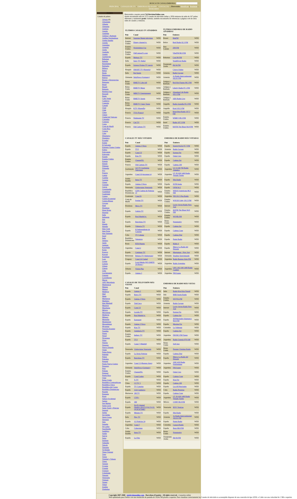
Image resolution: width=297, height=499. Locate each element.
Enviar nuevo (154, 9)
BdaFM (175, 38)
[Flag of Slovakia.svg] (100, 152)
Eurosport (137, 320)
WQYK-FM (177, 299)
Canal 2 (138, 248)
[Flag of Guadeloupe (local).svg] (100, 192)
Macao (104, 280)
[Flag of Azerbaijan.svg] (100, 57)
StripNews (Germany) (141, 77)
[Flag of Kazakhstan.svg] (100, 248)
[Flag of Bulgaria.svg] (100, 89)
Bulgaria (105, 89)
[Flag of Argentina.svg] (100, 45)
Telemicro (139, 239)
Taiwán (105, 445)
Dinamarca (106, 136)
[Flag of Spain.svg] (100, 157)
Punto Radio (177, 239)
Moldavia (105, 315)
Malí (104, 294)
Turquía (105, 464)
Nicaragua (106, 338)
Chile (104, 110)
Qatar (104, 378)
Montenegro (106, 322)
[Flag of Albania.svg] (100, 24)
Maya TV (138, 206)
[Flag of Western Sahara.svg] (100, 399)
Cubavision (138, 428)
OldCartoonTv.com (140, 53)
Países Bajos (106, 352)
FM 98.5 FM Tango (180, 335)
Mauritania (106, 308)
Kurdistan (105, 257)
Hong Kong (106, 210)
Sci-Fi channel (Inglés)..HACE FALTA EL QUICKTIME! (144, 407)
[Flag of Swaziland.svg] (100, 429)
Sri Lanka (105, 427)
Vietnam (105, 480)
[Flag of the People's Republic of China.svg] (100, 112)
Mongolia (105, 320)
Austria (105, 54)
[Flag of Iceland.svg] (100, 226)
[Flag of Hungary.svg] (100, 213)
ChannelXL (139, 160)
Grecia (104, 187)
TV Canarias (139, 387)
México (105, 310)
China (104, 112)
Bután (104, 96)
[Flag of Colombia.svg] (100, 119)
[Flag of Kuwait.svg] (100, 254)
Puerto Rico (106, 375)
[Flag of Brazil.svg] (100, 85)
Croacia (105, 131)
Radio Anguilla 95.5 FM (182, 104)
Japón (104, 243)
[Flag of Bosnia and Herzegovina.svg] (100, 80)
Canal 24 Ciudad (141, 259)
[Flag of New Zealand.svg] (100, 347)
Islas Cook (106, 229)
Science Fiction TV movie (143, 65)
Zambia (105, 487)
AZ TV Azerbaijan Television (142, 169)
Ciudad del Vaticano (109, 117)
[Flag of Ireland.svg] (100, 224)
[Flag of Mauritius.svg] (100, 306)
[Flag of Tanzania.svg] (100, 447)
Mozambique (107, 324)
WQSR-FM (177, 217)
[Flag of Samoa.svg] (100, 401)
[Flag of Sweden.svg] (100, 436)
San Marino (106, 403)
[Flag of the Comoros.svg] (100, 122)
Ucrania (105, 466)
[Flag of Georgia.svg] (100, 180)
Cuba (104, 133)
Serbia (104, 413)
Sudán (104, 434)
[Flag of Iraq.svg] (100, 222)
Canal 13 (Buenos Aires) (143, 363)
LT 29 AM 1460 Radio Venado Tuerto (181, 174)
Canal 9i (138, 196)
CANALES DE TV (128, 6)
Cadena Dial (177, 235)
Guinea (105, 196)
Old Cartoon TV (139, 127)
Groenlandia (106, 189)
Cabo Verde (106, 99)
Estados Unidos (108, 159)
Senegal (105, 410)
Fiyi (103, 171)
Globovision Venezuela (143, 187)
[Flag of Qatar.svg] (100, 378)
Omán (104, 350)
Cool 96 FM (177, 58)
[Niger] (100, 340)
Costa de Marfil (108, 126)
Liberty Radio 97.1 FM (181, 88)
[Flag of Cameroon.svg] (100, 103)
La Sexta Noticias (140, 354)
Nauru (104, 333)
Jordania (105, 245)
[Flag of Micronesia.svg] (100, 313)
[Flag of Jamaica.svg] (100, 241)
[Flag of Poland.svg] (100, 371)
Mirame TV (138, 413)
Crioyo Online (178, 70)
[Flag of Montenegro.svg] (100, 322)
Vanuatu (105, 475)
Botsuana (105, 82)
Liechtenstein (107, 273)
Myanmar (105, 326)
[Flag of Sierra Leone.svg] (100, 417)
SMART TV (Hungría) (141, 70)
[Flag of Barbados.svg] (100, 66)
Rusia (104, 396)
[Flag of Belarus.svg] (100, 75)
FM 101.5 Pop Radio (181, 196)
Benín (104, 73)
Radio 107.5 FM (179, 122)
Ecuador (105, 140)
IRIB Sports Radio (180, 295)
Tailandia (105, 443)
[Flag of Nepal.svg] (100, 336)
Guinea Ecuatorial (108, 199)
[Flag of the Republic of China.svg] (100, 445)
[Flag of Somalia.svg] (100, 424)
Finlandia (105, 168)
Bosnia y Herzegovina (110, 80)
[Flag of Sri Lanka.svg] (100, 427)
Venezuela (106, 478)
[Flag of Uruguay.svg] (100, 471)
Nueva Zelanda (107, 347)
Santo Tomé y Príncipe (110, 408)
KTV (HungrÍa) (139, 108)
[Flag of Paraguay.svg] (100, 366)
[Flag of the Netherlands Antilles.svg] (100, 38)
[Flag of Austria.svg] (100, 54)
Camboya (105, 101)
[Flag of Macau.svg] (100, 280)
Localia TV (138, 312)
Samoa (104, 401)
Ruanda (105, 392)
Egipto (104, 143)
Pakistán (105, 354)
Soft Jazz (176, 344)
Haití (104, 206)
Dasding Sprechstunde (181, 256)
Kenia (104, 250)
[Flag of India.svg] (100, 215)
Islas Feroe (106, 231)
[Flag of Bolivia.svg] (100, 78)
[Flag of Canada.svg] (100, 105)
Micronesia (106, 313)
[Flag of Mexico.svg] (100, 310)
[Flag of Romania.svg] (100, 394)
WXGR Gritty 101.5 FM (182, 200)
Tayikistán (106, 450)
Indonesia (105, 217)
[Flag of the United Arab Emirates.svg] (100, 147)
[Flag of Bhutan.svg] (100, 96)
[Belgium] (100, 68)
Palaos (104, 357)
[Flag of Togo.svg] (100, 454)
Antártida (105, 33)
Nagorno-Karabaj (108, 329)
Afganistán (106, 22)
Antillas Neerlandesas (110, 38)
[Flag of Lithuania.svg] (100, 275)
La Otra (137, 438)
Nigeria (105, 343)
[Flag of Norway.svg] (100, 345)
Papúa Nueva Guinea (110, 364)
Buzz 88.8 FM (178, 428)
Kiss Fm (176, 380)
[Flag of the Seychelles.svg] (100, 415)
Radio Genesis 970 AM (181, 340)
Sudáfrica (105, 431)
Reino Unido (107, 380)
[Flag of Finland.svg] (100, 168)
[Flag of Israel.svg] (100, 236)
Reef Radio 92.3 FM (180, 42)
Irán (103, 220)
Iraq (103, 222)
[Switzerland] (100, 438)
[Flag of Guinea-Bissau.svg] (100, 201)
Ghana (104, 182)
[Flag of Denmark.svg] (100, 136)
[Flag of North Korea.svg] (100, 124)
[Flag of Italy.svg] (100, 238)
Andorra (105, 29)
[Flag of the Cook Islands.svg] (100, 229)
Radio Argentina (179, 263)
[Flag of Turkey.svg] (100, 464)
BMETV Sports (139, 99)
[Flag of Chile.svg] (100, 110)
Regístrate (193, 6)
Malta (104, 296)
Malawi (105, 289)
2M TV (137, 393)
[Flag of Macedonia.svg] (100, 282)
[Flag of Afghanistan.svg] (100, 22)
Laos (104, 259)
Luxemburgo (107, 278)
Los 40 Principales (180, 387)
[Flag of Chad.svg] (100, 108)
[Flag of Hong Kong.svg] (100, 210)
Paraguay (105, 366)
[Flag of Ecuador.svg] (100, 140)
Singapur (105, 420)
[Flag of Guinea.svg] (100, 196)
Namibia (105, 331)
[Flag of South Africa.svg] (100, 431)
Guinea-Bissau (107, 201)
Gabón (104, 175)
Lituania (105, 275)
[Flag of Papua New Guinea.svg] (100, 364)
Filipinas (105, 166)
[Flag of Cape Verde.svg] (100, 99)
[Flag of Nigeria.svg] (100, 343)
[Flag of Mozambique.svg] (100, 324)
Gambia (105, 178)
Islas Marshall (107, 303)
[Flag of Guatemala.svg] (100, 194)
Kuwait (105, 254)
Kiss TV (138, 156)
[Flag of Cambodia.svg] (100, 101)
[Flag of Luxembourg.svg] (100, 278)
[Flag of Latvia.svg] (100, 264)
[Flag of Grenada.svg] (100, 185)
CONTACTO (164, 6)
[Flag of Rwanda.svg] (100, 392)
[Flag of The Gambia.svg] (100, 178)
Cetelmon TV (140, 252)
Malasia (105, 287)
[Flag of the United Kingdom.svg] (100, 380)
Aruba (104, 50)
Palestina (105, 359)
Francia (105, 173)
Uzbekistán (106, 473)
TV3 (137, 149)
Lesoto (104, 261)
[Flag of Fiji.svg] (100, 171)
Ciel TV (136, 122)
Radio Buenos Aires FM (182, 259)
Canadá (105, 105)
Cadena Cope (178, 231)
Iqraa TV (138, 180)
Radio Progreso (178, 390)
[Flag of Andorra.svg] (100, 29)
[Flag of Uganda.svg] (100, 468)
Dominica (105, 138)
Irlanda (104, 224)
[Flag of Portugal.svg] (100, 373)
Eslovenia (105, 154)
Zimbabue (106, 489)
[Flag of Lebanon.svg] (100, 266)
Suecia (104, 436)
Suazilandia (106, 429)
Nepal (104, 336)
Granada (105, 185)
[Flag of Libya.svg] (100, 271)
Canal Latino (139, 376)
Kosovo (105, 252)
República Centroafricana (111, 382)
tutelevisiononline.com (135, 495)
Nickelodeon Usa (139, 48)
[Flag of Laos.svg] (100, 259)
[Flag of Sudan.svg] (100, 434)
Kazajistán (106, 248)
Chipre (104, 115)
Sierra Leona (107, 417)
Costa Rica (106, 129)
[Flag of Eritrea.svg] (100, 150)
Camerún (105, 103)
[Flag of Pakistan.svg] (100, 354)
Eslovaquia (106, 152)
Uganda (105, 468)
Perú (104, 369)
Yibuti (104, 485)
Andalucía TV (139, 331)
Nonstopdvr (177, 222)
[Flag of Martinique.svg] (100, 301)
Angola (105, 31)
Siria (104, 422)
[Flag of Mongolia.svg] (100, 320)
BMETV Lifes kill (140, 83)
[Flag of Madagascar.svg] (100, 285)
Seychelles (106, 415)
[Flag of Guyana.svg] (100, 203)
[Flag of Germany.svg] (100, 27)
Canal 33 (138, 153)
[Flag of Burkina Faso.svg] (100, 92)
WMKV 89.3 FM (179, 118)
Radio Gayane (178, 73)
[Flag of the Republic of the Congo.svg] (100, 387)
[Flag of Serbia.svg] (100, 413)
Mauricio (105, 306)
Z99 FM (176, 48)
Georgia (105, 180)
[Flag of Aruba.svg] (100, 50)
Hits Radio (177, 180)
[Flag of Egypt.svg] (100, 143)
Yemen (104, 482)
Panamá (105, 361)
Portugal (105, 373)
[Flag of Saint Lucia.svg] (100, 406)
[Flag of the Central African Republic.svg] (100, 382)
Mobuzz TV (137, 58)
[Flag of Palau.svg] (100, 357)
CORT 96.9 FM (179, 402)
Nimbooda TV (138, 118)
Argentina (106, 45)
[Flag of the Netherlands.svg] (100, 352)
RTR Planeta (140, 244)
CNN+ (136, 398)
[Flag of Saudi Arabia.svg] (100, 40)
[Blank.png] (107, 333)
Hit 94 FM (177, 65)
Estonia (105, 161)
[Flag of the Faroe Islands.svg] (100, 231)
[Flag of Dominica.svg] (100, 138)
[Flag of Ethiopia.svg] (100, 164)
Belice (104, 71)
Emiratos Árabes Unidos (111, 147)
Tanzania (105, 447)
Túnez (104, 461)
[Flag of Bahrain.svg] (100, 61)
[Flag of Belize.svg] (100, 71)
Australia (105, 52)
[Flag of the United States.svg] (100, 159)
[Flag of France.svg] (100, 173)
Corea (104, 124)
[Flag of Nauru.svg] (100, 333)
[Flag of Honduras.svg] (100, 208)
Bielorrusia (106, 75)
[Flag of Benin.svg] (100, 73)
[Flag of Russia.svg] (100, 396)
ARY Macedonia (108, 282)
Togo (104, 454)
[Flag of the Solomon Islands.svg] (100, 233)
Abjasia (105, 20)
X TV (136, 380)
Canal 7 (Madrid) (140, 344)
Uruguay (105, 471)
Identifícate (185, 6)
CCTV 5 (137, 383)
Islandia (105, 226)
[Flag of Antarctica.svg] (100, 33)
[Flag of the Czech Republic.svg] (100, 385)
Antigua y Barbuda (109, 36)
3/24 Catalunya (139, 390)
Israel (104, 236)
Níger (104, 340)
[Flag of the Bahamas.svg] (100, 59)
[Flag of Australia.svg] (100, 52)
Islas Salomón (107, 233)
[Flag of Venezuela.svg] (100, 478)
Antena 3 (138, 273)
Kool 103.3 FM (178, 108)
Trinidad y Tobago (109, 459)
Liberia (104, 268)
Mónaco (105, 317)
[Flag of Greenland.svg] (100, 189)
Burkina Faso (107, 92)
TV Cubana (139, 235)
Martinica (105, 301)
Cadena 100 (177, 165)
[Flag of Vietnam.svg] (100, 480)
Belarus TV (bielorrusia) (144, 256)
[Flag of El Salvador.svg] (100, 145)
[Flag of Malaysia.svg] (100, 287)
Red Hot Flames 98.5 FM (182, 83)
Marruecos (106, 299)
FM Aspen (177, 273)
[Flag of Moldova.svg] (100, 315)
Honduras (105, 208)
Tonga (104, 457)
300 (135, 402)
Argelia (105, 43)
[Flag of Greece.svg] (100, 187)
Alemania (105, 27)
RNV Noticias (178, 407)
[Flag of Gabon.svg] (100, 175)
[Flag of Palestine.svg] (100, 359)
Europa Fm (177, 153)
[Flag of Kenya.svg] (100, 250)
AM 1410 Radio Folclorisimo (179, 363)
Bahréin (105, 61)
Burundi (105, 94)
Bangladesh (106, 64)
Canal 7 (137, 425)
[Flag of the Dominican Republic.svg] (100, 389)
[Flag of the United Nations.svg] (100, 252)
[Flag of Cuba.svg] (100, 133)
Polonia (105, 371)
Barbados (105, 66)
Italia (104, 238)
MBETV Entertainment (142, 93)
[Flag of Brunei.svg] (100, 87)
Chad (104, 108)
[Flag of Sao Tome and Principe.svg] (100, 408)
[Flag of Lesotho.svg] (100, 261)
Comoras (105, 122)
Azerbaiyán (106, 57)
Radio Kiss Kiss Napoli (181, 291)
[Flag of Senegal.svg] (100, 410)
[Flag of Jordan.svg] (100, 245)
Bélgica (105, 68)
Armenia (105, 47)
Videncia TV (140, 226)
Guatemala (106, 194)
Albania (105, 24)
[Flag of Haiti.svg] (100, 206)
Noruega (105, 345)
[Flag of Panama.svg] (100, 361)
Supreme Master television (143, 38)
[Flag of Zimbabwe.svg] (100, 489)
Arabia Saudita (107, 40)
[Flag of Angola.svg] (100, 31)
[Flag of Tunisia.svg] (100, 461)
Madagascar (106, 285)
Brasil (104, 85)
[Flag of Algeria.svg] (100, 43)
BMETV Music (139, 88)
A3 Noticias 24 (139, 421)
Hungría (105, 213)
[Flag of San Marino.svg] (100, 403)
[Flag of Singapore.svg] (100, 420)
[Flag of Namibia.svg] (100, 331)
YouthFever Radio (179, 61)
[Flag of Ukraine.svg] (100, 466)
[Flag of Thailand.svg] (100, 443)
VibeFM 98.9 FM (179, 53)
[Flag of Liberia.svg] (100, 268)
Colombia (105, 119)
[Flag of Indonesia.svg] (100, 217)
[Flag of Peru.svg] (100, 369)
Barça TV (137, 295)
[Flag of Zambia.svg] (100, 487)
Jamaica (105, 241)
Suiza (104, 438)
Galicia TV (139, 211)
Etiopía (104, 164)
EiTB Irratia (177, 184)
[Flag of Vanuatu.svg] (100, 475)
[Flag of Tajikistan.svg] (100, 450)
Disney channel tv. (140, 42)
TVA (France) (138, 113)
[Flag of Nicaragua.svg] (100, 338)
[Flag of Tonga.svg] (100, 457)
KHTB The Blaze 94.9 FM (183, 127)
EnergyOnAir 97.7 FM (181, 146)
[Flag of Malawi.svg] (100, 289)
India (104, 215)
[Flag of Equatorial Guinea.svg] (100, 199)
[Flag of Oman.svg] (100, 350)
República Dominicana (110, 389)
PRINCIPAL (114, 6)
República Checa (108, 385)
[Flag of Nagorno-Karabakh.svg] (100, 329)
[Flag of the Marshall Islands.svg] (100, 303)
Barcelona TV (140, 222)
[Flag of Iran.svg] (100, 220)
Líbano (104, 266)
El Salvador (106, 145)
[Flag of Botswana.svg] (100, 82)
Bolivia (105, 78)
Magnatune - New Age (181, 252)
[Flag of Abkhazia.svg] (100, 20)
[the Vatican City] (100, 117)
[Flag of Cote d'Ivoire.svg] (100, 126)
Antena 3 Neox (141, 146)
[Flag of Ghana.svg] (100, 182)
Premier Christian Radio (182, 349)
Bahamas (105, 59)
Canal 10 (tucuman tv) (143, 174)
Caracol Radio (178, 425)
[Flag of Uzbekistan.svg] (100, 473)
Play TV (137, 417)
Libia (104, 271)
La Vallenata (177, 328)
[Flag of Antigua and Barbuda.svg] (100, 36)
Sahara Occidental (109, 399)
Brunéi (104, 87)
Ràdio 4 (176, 244)
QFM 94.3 (177, 187)
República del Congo (110, 387)
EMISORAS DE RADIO (147, 6)
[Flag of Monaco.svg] (100, 317)
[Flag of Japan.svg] (100, 243)
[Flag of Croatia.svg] (100, 131)
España (105, 157)
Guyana (105, 203)
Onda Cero (177, 156)
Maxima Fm (177, 324)
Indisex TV (138, 335)
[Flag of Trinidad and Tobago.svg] (100, 459)
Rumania (105, 394)
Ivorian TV (139, 200)
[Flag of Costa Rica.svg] (100, 129)
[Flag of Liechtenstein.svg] (100, 273)
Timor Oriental (107, 452)
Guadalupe (106, 192)
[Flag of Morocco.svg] (100, 299)
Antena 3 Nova (141, 184)
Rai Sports (137, 73)
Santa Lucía (106, 406)
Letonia (105, 264)
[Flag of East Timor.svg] (100, 452)
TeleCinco (138, 303)
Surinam (105, 441)
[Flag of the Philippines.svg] (100, 166)
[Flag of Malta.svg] (100, 296)
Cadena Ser (177, 160)
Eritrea (104, 150)
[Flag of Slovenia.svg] (100, 154)
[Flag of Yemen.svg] (100, 482)
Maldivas (105, 292)
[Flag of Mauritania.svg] (100, 308)
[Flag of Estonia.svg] (100, 161)
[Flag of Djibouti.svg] (100, 485)
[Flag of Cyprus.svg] (100, 115)
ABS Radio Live (179, 99)
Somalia (105, 424)
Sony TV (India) (139, 61)
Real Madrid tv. (141, 217)
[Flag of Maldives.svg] (100, 292)
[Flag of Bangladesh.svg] (100, 64)
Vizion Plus (139, 269)
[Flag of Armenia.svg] (100, 47)
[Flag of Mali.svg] (100, 294)
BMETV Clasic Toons (141, 104)
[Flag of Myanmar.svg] (100, 326)
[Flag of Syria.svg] (100, 422)
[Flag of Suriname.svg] (100, 441)
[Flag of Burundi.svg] (100, 94)
